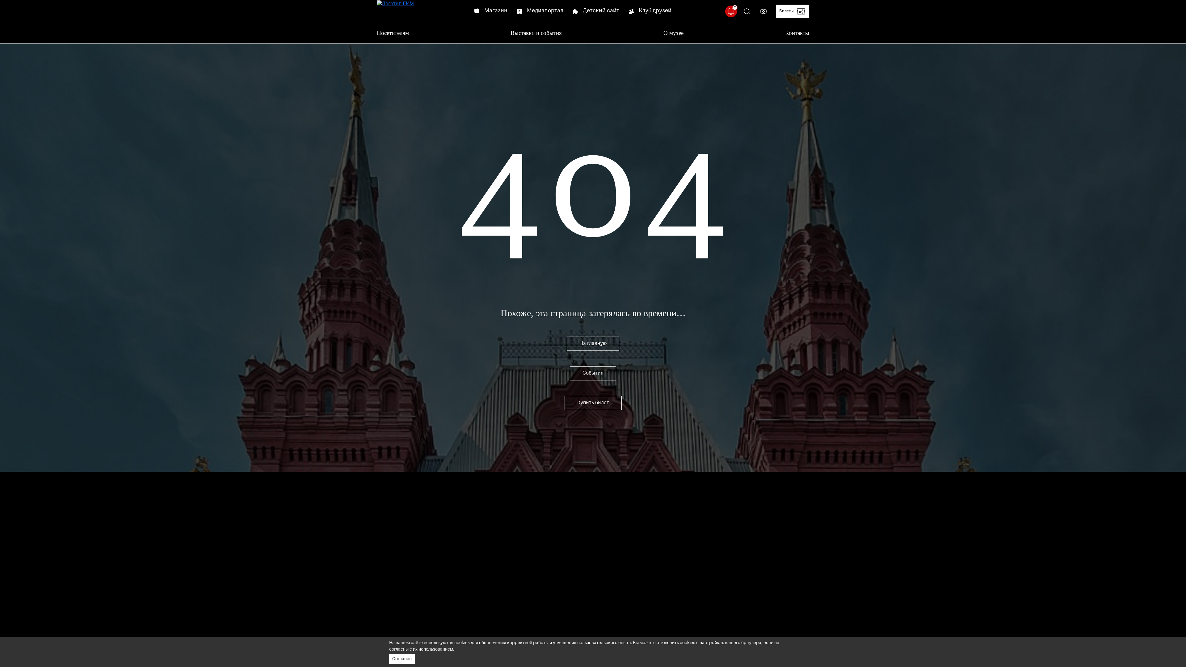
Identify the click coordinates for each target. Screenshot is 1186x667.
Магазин (495, 11)
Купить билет (593, 403)
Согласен (402, 659)
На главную (593, 343)
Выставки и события (536, 33)
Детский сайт (601, 11)
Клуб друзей (655, 11)
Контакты (797, 33)
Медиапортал (545, 11)
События (593, 373)
